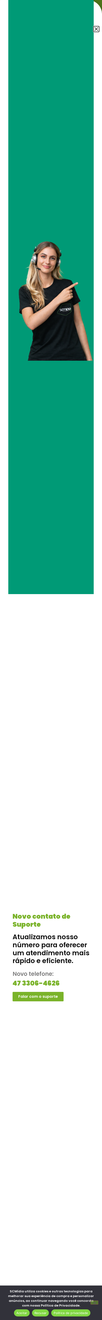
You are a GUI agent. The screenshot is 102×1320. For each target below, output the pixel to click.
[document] (51, 660)
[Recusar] (94, 1302)
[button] (96, 29)
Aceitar (21, 1313)
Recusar (40, 1313)
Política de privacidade (71, 1313)
